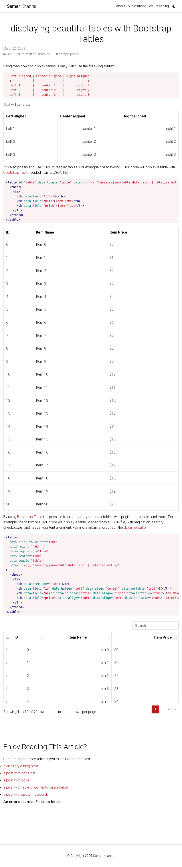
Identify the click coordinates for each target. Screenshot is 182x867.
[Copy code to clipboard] (175, 76)
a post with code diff (19, 773)
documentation (136, 527)
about (120, 6)
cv (151, 6)
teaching (162, 6)
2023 (10, 54)
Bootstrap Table (15, 172)
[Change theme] (172, 5)
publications (137, 6)
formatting (28, 54)
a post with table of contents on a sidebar (35, 787)
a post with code (16, 780)
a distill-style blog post (20, 766)
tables (45, 54)
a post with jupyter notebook (25, 794)
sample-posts (68, 54)
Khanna (21, 6)
